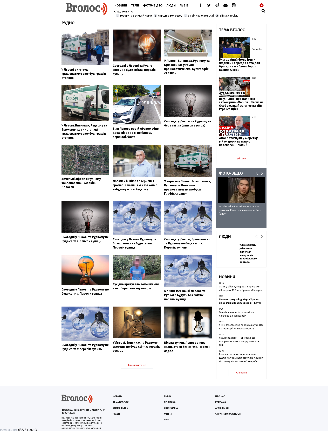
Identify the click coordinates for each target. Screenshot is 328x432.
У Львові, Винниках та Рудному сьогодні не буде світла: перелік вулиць (136, 347)
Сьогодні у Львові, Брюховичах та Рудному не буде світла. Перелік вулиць (187, 243)
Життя (168, 413)
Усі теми (241, 158)
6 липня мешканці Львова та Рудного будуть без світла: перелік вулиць (185, 295)
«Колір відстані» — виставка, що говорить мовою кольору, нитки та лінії (239, 341)
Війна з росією (229, 15)
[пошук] (263, 11)
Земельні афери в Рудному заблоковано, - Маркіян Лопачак (81, 183)
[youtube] (234, 5)
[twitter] (208, 5)
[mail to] (225, 5)
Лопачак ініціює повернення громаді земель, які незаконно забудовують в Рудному (135, 185)
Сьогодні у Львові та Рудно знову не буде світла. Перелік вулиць (134, 70)
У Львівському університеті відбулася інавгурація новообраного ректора (248, 254)
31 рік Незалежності (201, 15)
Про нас (220, 396)
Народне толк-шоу (170, 15)
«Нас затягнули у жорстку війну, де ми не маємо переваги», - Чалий (238, 141)
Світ (166, 419)
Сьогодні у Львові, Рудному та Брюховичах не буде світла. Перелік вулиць (134, 243)
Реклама (220, 402)
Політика (169, 402)
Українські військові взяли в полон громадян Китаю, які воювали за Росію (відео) (240, 210)
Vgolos (86, 9)
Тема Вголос (120, 402)
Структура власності (228, 413)
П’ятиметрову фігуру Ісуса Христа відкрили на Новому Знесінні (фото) (240, 301)
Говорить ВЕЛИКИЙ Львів (136, 15)
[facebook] (199, 5)
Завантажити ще (137, 365)
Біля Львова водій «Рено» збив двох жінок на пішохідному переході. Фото (136, 133)
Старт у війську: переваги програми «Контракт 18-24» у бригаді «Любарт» (240, 288)
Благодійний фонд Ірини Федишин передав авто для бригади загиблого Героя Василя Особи (239, 65)
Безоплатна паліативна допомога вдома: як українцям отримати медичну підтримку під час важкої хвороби (241, 358)
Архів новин (222, 408)
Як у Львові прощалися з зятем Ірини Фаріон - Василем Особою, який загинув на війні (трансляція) (241, 104)
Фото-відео (120, 408)
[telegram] (217, 5)
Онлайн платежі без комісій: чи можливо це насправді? (236, 314)
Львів (184, 5)
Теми (135, 5)
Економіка (171, 408)
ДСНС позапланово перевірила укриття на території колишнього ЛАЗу (241, 327)
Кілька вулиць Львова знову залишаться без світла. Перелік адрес (187, 347)
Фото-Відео (152, 5)
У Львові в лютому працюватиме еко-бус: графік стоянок (84, 74)
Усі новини (241, 372)
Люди (171, 5)
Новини (120, 5)
